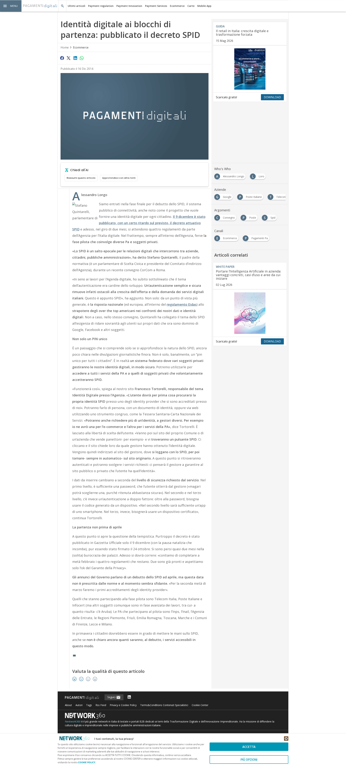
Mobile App (204, 6)
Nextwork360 (73, 721)
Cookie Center (200, 705)
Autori (79, 705)
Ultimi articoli (76, 6)
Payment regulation (101, 6)
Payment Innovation (129, 6)
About (68, 705)
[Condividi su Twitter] (68, 58)
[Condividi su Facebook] (62, 58)
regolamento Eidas (182, 304)
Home (65, 47)
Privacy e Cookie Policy (123, 705)
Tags (89, 705)
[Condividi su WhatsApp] (82, 58)
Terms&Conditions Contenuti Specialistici (164, 705)
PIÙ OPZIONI (249, 759)
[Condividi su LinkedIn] (75, 58)
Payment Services (156, 6)
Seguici (111, 697)
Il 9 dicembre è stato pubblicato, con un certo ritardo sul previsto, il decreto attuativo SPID (138, 222)
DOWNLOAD (272, 97)
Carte (190, 6)
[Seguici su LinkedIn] (129, 697)
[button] (11, 6)
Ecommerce (177, 6)
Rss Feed (101, 705)
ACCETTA (249, 746)
